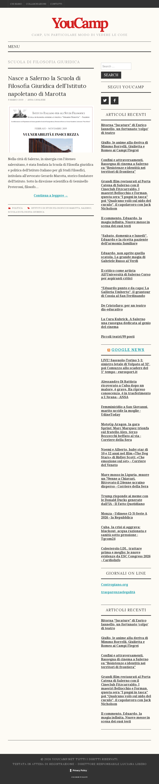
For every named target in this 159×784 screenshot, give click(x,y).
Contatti (56, 4)
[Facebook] (114, 100)
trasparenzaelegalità (118, 592)
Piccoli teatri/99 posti (118, 336)
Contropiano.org (114, 584)
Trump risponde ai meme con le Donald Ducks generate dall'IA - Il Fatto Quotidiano (124, 500)
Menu (14, 46)
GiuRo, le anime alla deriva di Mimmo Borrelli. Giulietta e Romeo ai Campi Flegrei (124, 146)
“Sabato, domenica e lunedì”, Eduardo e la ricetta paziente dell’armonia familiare (124, 239)
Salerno (86, 208)
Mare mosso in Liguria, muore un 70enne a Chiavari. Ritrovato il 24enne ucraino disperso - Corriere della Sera (125, 480)
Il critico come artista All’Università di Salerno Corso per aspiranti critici (125, 274)
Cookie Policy (79, 777)
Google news (127, 349)
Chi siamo (16, 4)
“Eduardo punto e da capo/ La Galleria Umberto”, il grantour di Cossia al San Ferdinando (125, 292)
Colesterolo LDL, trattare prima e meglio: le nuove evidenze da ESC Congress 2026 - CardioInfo (125, 554)
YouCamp (79, 22)
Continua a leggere (51, 195)
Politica (17, 208)
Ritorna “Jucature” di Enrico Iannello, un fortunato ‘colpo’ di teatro (124, 129)
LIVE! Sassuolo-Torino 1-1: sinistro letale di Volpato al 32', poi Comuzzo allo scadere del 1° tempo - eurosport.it (125, 366)
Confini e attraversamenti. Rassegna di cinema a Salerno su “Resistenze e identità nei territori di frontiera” (124, 165)
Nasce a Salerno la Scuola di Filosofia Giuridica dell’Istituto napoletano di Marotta (47, 86)
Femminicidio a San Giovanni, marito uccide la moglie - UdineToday (124, 410)
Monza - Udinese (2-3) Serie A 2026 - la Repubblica (124, 515)
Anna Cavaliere (37, 99)
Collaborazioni (36, 4)
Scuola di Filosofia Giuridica (26, 212)
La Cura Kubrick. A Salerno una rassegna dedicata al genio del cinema (126, 323)
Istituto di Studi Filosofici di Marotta (55, 208)
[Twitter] (105, 100)
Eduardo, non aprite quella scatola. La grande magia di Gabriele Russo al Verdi (123, 257)
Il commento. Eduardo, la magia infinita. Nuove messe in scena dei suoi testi (125, 222)
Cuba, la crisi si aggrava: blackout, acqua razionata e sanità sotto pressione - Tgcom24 (123, 533)
